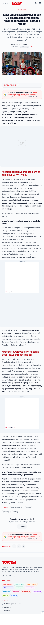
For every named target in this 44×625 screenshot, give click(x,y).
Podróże (7, 591)
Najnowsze (8, 584)
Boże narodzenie (17, 508)
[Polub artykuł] (32, 47)
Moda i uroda (8, 588)
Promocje (26, 591)
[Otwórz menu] (40, 3)
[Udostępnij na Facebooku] (14, 546)
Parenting (31, 588)
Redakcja (7, 607)
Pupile (6, 595)
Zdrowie (20, 588)
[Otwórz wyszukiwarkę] (36, 3)
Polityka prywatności (12, 604)
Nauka (15, 595)
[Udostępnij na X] (19, 546)
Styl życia (37, 591)
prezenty (6, 512)
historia (28, 508)
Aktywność (20, 584)
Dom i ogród (32, 584)
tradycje (16, 512)
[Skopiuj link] (23, 546)
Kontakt (7, 611)
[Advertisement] (22, 276)
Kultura (16, 591)
